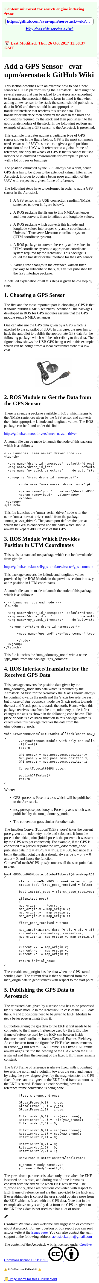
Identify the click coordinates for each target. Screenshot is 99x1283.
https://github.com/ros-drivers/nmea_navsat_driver (40, 434)
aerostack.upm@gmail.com (72, 1236)
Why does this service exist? (49, 29)
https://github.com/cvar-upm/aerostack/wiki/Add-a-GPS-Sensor (49, 21)
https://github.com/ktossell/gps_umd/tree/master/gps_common (48, 567)
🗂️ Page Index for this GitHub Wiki (30, 1279)
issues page (39, 1232)
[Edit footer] (6, 1217)
